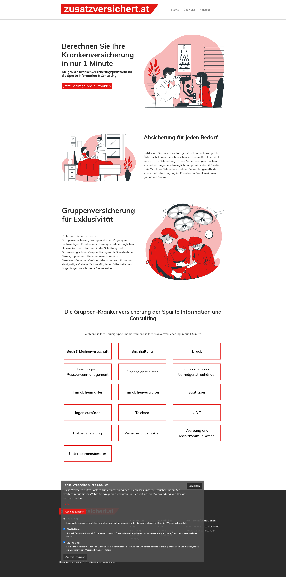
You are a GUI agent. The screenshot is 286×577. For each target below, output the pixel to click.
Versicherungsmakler (142, 433)
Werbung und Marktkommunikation (197, 433)
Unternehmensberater (87, 453)
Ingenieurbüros (87, 412)
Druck (197, 351)
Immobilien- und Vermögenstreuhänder (197, 372)
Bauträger (197, 392)
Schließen (194, 485)
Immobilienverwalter (142, 392)
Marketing (73, 542)
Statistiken (73, 529)
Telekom (142, 412)
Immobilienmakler (87, 392)
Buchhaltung (142, 351)
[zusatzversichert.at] (110, 9)
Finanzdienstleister (142, 371)
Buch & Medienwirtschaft (88, 351)
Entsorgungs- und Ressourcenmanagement (88, 372)
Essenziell (72, 519)
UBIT (197, 412)
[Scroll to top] (279, 570)
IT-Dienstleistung (87, 433)
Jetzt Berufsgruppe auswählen (87, 86)
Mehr (66, 504)
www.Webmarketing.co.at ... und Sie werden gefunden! (143, 570)
